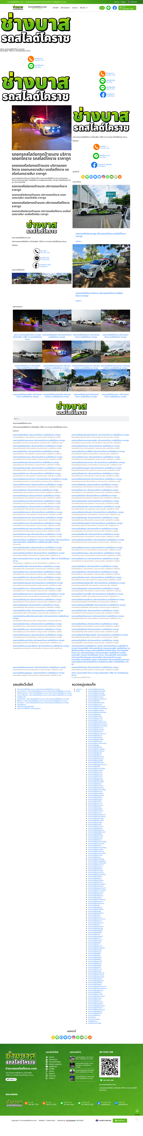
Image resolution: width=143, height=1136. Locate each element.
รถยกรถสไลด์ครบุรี (94, 952)
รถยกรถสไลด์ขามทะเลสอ (96, 768)
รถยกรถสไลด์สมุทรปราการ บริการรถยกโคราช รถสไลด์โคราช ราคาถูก (39, 594)
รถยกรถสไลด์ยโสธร (95, 897)
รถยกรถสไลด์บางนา (95, 813)
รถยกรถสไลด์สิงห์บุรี (95, 1011)
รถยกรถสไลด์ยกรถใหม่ (96, 710)
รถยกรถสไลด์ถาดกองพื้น (96, 695)
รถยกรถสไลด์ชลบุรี (94, 942)
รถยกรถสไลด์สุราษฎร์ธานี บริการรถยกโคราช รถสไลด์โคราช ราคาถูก (97, 523)
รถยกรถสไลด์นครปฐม (95, 870)
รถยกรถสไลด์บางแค (95, 803)
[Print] (120, 177)
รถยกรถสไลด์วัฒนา (94, 784)
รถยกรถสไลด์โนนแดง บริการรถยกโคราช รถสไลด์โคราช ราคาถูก (37, 629)
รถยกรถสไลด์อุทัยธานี (95, 1004)
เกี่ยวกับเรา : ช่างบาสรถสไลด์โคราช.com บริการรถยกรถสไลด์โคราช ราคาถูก (43, 702)
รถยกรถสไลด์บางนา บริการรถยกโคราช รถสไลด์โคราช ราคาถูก (95, 490)
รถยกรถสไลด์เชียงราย (95, 923)
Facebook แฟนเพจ (105, 164)
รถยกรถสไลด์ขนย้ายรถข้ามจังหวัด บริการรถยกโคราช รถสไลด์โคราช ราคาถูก (100, 434)
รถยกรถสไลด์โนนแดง (95, 731)
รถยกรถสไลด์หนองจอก (96, 689)
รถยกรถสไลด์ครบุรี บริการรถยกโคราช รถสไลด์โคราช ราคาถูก (36, 462)
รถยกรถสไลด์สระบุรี (95, 950)
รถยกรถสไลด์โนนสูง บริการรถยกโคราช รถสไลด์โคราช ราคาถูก (95, 517)
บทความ (75, 8)
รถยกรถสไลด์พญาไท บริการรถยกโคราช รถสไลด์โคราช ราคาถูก (95, 588)
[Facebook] (91, 177)
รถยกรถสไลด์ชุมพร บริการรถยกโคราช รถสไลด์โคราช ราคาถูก (57, 336)
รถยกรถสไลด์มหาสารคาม (96, 919)
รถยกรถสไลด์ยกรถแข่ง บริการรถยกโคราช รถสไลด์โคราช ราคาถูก (38, 517)
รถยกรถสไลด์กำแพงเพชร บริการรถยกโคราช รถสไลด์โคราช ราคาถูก (57, 367)
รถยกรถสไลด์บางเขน (95, 778)
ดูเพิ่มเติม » (79, 241)
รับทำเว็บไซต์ (79, 1120)
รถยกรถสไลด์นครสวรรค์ (96, 1009)
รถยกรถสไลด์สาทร (94, 857)
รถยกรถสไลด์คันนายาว (96, 820)
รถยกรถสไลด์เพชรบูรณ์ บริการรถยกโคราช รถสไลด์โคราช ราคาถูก (96, 468)
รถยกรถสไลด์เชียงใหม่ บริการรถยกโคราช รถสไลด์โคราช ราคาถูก (96, 506)
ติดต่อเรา (117, 2)
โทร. (124, 7)
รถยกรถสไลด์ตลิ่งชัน (95, 834)
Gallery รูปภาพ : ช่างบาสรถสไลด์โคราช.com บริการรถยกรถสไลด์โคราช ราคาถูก (44, 693)
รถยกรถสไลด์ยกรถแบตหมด (97, 726)
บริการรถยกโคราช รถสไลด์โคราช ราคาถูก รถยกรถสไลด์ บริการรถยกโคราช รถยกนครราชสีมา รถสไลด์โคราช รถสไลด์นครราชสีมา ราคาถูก (41, 541)
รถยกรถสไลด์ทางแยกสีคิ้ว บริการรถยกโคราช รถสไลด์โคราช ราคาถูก (97, 594)
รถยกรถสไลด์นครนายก (96, 903)
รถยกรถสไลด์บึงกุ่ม (94, 824)
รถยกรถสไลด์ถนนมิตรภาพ (97, 699)
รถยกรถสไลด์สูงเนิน (95, 753)
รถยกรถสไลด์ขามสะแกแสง (97, 743)
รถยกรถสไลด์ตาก (94, 944)
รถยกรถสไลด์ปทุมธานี (95, 990)
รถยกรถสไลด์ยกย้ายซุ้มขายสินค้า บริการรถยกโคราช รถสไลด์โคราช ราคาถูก (100, 635)
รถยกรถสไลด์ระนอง (95, 969)
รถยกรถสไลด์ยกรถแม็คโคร (97, 841)
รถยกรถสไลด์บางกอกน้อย (97, 863)
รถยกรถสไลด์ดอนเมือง (96, 782)
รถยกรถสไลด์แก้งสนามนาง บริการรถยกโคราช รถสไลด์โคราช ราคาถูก (98, 616)
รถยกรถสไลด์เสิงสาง (95, 869)
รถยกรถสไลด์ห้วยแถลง (96, 757)
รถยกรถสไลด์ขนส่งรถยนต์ (97, 722)
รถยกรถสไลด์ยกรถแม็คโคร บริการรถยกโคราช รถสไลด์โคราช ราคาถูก (98, 539)
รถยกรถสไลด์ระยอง (95, 998)
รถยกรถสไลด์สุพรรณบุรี (96, 1006)
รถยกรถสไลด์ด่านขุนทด (96, 751)
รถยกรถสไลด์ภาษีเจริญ (96, 859)
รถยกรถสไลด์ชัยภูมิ (94, 878)
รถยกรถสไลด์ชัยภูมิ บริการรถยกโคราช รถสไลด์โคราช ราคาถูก (95, 528)
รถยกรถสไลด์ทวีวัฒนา (95, 811)
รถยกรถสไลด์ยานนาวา (96, 826)
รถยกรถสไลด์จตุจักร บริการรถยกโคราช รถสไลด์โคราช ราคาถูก (95, 501)
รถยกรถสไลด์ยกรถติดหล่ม (97, 712)
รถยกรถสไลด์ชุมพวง (95, 772)
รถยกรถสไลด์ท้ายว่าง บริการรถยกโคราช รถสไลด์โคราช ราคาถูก (37, 577)
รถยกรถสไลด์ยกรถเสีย (96, 730)
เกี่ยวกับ (82, 8)
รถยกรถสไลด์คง (93, 745)
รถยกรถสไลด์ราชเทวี (95, 799)
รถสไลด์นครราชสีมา (95, 1023)
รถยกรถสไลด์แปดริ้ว (95, 961)
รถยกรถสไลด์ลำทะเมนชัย (96, 706)
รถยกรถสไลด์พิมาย (94, 755)
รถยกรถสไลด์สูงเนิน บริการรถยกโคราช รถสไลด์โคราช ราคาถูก (36, 506)
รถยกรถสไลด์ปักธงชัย (95, 739)
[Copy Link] (83, 177)
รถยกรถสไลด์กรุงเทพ (95, 928)
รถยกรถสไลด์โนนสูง (95, 741)
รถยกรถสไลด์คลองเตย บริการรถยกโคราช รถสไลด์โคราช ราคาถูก (37, 635)
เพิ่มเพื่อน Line (105, 155)
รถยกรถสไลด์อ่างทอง (95, 1002)
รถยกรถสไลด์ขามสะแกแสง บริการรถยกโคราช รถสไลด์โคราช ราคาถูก (39, 440)
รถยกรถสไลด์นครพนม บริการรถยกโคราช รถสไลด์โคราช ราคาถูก (96, 553)
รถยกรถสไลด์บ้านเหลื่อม (96, 749)
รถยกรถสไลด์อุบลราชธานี (97, 888)
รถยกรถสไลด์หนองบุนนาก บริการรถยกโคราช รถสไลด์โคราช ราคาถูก (86, 367)
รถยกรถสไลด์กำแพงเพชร (97, 899)
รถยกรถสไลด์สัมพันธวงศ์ (96, 832)
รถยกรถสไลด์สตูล (94, 955)
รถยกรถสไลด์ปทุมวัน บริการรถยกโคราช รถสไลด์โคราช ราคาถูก (95, 473)
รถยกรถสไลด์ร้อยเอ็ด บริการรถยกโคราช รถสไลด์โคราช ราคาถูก (96, 534)
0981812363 (110, 89)
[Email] (111, 177)
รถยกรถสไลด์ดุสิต (94, 714)
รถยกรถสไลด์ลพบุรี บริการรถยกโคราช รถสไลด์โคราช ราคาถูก (36, 605)
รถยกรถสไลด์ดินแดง (95, 855)
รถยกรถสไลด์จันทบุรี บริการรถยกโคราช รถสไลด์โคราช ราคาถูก (36, 528)
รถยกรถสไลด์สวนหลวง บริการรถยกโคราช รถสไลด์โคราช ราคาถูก (37, 512)
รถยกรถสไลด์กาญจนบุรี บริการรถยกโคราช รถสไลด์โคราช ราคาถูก (38, 583)
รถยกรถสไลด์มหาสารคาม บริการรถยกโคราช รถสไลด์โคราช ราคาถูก (99, 294)
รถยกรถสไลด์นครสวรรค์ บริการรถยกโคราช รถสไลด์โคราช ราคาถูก (97, 479)
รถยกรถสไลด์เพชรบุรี (95, 936)
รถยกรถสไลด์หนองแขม (96, 851)
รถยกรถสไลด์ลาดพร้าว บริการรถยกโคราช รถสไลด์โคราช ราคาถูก (37, 547)
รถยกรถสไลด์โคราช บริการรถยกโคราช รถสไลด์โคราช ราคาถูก (95, 572)
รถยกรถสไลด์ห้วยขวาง (96, 865)
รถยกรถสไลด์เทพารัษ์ (95, 760)
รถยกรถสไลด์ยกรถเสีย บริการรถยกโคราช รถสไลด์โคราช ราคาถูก (37, 468)
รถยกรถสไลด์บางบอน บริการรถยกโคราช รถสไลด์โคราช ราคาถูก (96, 457)
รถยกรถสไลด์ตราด (94, 1000)
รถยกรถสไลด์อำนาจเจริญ (97, 890)
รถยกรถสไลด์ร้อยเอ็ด (95, 930)
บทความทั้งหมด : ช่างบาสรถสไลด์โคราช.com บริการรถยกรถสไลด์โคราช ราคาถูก (44, 695)
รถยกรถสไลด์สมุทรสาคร (96, 996)
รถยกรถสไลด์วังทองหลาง (97, 816)
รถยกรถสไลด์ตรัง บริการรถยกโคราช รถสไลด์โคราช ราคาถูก (94, 495)
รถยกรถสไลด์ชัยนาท (95, 1013)
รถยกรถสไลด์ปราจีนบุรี (96, 975)
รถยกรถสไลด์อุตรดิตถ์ (95, 913)
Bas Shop (38, 67)
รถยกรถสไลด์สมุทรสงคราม (97, 988)
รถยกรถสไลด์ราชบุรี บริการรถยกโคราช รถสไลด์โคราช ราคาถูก (86, 395)
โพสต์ (78, 691)
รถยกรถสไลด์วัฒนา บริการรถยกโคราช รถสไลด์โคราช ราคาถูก (36, 451)
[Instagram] (103, 177)
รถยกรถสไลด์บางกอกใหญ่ (97, 847)
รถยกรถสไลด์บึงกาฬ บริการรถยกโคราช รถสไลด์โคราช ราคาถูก (115, 336)
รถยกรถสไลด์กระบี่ (94, 938)
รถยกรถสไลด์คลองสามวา (97, 814)
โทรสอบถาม (39, 58)
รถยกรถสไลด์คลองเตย (96, 787)
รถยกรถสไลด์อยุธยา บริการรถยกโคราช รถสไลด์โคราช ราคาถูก (36, 495)
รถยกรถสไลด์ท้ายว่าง (95, 720)
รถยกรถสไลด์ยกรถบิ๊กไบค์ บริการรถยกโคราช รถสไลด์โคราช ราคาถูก (39, 553)
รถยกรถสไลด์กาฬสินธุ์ (95, 909)
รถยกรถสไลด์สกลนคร (95, 901)
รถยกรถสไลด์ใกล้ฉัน (95, 932)
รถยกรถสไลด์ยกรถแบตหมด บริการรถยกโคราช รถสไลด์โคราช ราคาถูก (115, 367)
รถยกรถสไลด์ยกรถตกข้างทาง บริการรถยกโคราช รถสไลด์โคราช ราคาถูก (40, 479)
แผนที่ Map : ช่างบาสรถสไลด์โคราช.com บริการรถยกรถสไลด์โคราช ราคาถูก (43, 699)
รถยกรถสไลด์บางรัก (95, 716)
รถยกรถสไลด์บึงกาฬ (95, 882)
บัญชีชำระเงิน (21, 697)
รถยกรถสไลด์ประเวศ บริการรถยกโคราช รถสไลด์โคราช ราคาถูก (27, 367)
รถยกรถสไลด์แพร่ (94, 915)
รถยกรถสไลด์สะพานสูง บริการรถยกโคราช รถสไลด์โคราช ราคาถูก (101, 235)
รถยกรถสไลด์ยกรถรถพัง (96, 691)
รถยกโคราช (92, 1017)
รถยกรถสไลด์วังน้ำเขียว (96, 762)
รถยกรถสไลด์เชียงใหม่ (95, 926)
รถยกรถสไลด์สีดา (94, 701)
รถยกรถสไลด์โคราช (94, 963)
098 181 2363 (51, 1104)
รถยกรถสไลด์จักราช (95, 735)
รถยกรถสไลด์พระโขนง (95, 836)
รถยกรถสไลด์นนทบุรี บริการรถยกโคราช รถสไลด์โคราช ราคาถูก (37, 501)
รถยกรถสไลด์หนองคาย (96, 892)
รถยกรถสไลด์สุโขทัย (95, 982)
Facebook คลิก (45, 264)
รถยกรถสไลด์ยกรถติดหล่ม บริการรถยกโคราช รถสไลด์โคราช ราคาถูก (98, 512)
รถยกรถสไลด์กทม (94, 1015)
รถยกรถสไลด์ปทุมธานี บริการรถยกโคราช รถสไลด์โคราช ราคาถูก (37, 599)
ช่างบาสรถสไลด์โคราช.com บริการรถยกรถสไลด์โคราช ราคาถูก (38, 689)
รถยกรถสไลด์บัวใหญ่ (95, 737)
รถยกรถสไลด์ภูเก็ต (94, 967)
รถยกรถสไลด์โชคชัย (95, 747)
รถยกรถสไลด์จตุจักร (95, 797)
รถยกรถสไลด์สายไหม (95, 809)
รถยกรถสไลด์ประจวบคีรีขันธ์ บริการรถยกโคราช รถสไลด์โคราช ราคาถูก (98, 451)
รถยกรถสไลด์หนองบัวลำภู (97, 874)
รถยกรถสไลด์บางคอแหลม (97, 789)
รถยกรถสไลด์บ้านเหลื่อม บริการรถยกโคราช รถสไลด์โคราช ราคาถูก (38, 610)
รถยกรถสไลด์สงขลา (95, 957)
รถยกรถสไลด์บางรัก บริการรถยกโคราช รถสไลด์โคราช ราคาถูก (95, 610)
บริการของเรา (65, 8)
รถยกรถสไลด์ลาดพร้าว (96, 793)
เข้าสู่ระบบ (123, 2)
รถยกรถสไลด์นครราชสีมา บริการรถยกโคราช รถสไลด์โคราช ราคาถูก (27, 395)
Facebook (110, 94)
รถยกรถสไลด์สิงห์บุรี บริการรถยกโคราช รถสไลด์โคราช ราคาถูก (95, 629)
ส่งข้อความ (121, 1102)
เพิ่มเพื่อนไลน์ (39, 65)
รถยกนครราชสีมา (94, 1019)
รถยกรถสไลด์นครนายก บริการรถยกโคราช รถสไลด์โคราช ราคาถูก (37, 457)
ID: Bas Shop (45, 260)
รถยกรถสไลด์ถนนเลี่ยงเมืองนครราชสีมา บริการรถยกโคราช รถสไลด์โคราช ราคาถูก (41, 617)
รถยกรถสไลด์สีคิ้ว (94, 766)
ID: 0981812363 (87, 1104)
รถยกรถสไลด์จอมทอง (95, 785)
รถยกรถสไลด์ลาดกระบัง (96, 843)
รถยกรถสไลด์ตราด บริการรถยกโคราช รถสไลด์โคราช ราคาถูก (85, 1078)
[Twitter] (99, 177)
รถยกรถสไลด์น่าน (94, 924)
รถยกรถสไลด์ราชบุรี (95, 940)
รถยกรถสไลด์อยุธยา (95, 979)
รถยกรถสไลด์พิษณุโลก (96, 981)
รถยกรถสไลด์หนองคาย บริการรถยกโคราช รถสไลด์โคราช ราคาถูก (37, 484)
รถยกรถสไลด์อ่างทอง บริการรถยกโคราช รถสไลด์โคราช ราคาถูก (96, 446)
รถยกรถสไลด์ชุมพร (94, 971)
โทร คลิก (43, 251)
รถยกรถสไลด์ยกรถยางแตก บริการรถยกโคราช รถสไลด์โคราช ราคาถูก (39, 667)
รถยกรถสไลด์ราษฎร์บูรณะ (97, 861)
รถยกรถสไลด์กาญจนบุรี (96, 948)
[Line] (87, 177)
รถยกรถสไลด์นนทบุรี (95, 994)
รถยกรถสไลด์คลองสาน (96, 830)
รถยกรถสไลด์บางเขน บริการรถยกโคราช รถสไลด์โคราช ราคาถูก (37, 572)
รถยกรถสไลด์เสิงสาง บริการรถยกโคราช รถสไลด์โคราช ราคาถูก (37, 434)
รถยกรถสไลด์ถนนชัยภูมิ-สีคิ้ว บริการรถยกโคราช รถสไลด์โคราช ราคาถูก (98, 583)
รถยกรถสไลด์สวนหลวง (96, 795)
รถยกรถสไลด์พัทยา (94, 959)
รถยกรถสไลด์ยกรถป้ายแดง (97, 708)
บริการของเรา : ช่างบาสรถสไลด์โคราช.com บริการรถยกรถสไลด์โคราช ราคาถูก (44, 691)
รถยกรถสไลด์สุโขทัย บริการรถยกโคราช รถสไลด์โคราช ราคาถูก (95, 640)
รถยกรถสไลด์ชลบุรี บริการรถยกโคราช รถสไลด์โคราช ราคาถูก (85, 1071)
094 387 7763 (128, 9)
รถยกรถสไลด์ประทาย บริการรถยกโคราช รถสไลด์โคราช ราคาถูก (37, 473)
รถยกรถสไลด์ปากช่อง (95, 770)
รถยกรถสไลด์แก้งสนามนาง (97, 764)
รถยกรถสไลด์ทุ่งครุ (94, 807)
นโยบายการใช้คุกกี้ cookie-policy (29, 708)
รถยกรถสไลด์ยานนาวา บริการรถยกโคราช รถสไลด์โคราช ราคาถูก (115, 395)
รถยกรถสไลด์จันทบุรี (95, 1007)
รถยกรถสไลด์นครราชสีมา (97, 884)
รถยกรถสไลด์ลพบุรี (94, 984)
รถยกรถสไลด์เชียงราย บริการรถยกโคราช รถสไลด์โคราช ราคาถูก (86, 336)
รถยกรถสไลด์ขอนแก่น (95, 886)
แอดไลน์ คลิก (45, 258)
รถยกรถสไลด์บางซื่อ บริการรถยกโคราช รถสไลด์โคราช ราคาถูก (36, 566)
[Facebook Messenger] (95, 177)
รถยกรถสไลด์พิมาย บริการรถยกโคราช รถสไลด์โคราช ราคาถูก (95, 566)
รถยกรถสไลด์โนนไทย (95, 776)
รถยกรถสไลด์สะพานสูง (96, 818)
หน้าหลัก (55, 8)
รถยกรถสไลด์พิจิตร (94, 992)
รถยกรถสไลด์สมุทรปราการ (97, 986)
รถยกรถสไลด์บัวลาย (95, 704)
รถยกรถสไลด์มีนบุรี (94, 840)
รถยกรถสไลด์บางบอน (95, 805)
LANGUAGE (133, 2)
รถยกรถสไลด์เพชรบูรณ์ (96, 977)
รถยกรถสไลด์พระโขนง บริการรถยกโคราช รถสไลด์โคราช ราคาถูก (37, 624)
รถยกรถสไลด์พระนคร (95, 838)
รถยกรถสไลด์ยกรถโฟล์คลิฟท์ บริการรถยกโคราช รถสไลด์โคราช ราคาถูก (99, 605)
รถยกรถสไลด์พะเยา (94, 917)
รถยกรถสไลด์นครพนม (96, 880)
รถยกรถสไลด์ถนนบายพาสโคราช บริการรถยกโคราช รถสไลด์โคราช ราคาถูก (41, 646)
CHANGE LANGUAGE (105, 1121)
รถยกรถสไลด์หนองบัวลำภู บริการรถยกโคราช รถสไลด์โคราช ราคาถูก (57, 395)
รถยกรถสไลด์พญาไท (95, 828)
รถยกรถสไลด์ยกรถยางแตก (97, 724)
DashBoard (21, 704)
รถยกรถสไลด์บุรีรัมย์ (95, 876)
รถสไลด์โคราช (111, 96)
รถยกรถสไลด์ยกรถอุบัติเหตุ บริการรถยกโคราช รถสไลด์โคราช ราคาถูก (98, 599)
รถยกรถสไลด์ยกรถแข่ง (96, 693)
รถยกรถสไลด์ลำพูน (94, 911)
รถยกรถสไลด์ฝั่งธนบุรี (95, 780)
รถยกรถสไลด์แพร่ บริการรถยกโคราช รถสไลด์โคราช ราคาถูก (35, 490)
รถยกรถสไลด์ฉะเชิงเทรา (96, 973)
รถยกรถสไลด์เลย (94, 905)
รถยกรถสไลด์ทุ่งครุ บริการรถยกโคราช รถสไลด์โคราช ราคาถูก (95, 484)
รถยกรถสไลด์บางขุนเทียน (97, 853)
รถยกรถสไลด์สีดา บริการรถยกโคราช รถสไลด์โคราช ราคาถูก (84, 1058)
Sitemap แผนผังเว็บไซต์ (25, 706)
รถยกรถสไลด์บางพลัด (95, 849)
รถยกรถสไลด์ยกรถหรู (95, 697)
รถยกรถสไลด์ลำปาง (95, 921)
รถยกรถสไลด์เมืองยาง (96, 759)
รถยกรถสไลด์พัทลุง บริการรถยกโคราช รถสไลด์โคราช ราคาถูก (95, 624)
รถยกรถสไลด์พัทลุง (94, 965)
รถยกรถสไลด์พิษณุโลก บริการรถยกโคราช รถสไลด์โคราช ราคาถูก (37, 446)
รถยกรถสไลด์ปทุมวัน (95, 867)
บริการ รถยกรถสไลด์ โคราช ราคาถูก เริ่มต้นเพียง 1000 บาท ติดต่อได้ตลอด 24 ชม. (27, 337)
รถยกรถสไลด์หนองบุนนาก (97, 733)
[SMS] (115, 177)
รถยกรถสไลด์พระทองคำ (96, 702)
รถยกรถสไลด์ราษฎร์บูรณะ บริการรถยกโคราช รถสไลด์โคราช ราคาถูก (38, 673)
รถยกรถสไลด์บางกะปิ (95, 718)
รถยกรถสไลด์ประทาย (95, 774)
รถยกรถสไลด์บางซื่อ (95, 822)
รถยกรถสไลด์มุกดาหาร (96, 872)
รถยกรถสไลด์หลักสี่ (94, 801)
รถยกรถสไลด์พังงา (94, 953)
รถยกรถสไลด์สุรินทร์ (95, 907)
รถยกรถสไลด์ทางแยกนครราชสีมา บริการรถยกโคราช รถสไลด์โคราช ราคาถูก (100, 440)
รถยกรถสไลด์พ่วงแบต (95, 728)
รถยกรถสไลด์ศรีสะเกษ (95, 895)
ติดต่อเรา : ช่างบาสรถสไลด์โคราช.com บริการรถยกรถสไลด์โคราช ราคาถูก (42, 701)
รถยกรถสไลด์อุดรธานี (95, 894)
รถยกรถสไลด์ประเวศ (95, 791)
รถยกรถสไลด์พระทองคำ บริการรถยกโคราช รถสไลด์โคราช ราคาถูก (97, 577)
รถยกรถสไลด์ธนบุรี (94, 845)
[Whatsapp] (107, 177)
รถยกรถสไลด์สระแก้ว (95, 946)
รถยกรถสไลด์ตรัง (94, 934)
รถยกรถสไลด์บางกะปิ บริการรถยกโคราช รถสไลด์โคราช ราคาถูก (37, 523)
